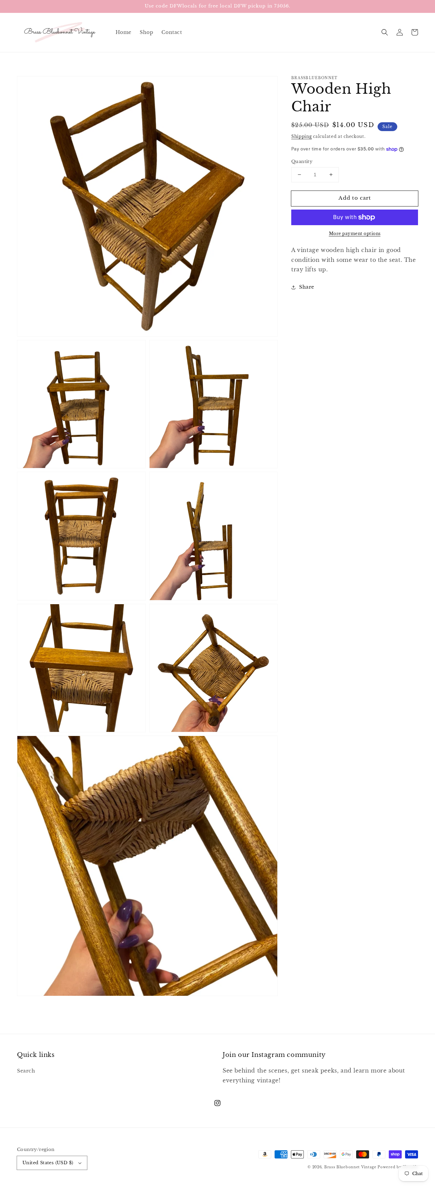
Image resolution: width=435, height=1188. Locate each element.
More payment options (355, 233)
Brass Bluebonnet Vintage (350, 1167)
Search (26, 1071)
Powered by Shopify (398, 1167)
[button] (384, 32)
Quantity (301, 161)
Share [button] (306, 287)
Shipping (301, 136)
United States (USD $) (47, 1163)
